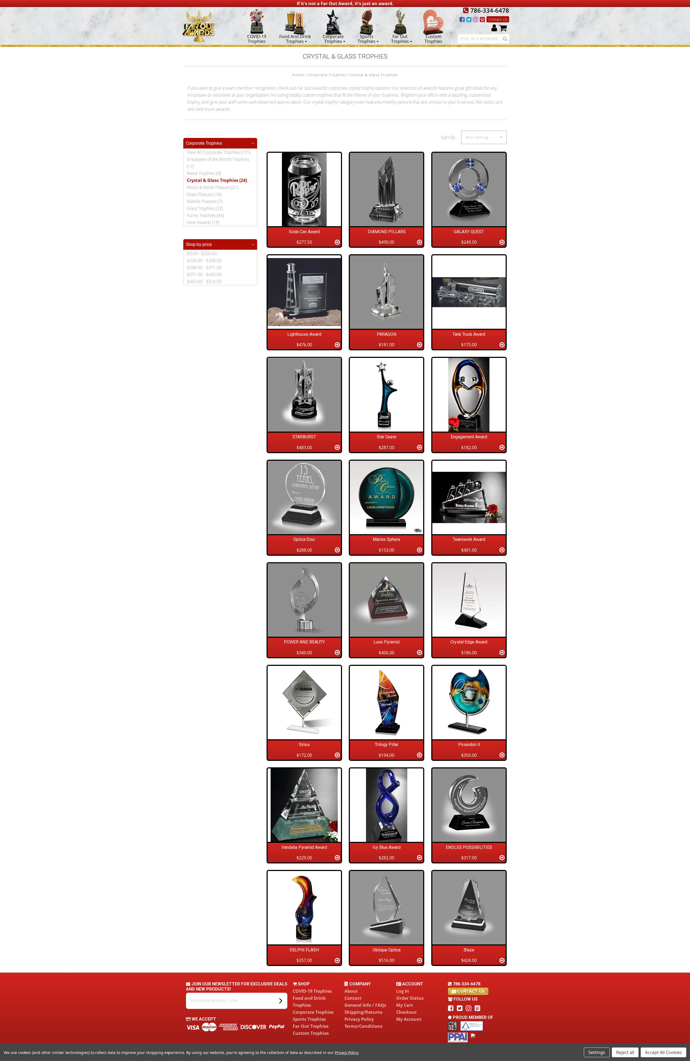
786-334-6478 (489, 10)
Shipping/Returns (363, 1012)
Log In (402, 991)
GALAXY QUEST (469, 231)
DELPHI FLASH (304, 949)
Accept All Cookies (663, 1052)
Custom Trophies (433, 38)
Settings (596, 1052)
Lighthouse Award (304, 334)
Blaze (469, 949)
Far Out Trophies (400, 38)
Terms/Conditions (363, 1026)
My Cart (404, 1005)
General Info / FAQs (365, 1005)
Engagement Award (469, 436)
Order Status (410, 998)
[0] (503, 27)
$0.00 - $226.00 (202, 253)
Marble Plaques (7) (204, 201)
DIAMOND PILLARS (387, 231)
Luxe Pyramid (386, 642)
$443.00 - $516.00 (204, 281)
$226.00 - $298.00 (204, 260)
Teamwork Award (469, 539)
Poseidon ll (469, 744)
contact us (470, 991)
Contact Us (497, 19)
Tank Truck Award (469, 334)
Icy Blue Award (386, 847)
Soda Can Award (304, 231)
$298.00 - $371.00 (204, 267)
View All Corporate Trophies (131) (218, 152)
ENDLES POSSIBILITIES (469, 847)
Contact (352, 998)
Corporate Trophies (333, 38)
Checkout (406, 1012)
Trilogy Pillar (386, 744)
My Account (409, 1019)
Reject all (625, 1052)
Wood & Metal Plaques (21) (212, 187)
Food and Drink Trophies (295, 38)
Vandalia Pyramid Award (304, 847)
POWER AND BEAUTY (304, 642)
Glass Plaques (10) (204, 194)
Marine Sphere (386, 539)
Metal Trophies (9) (204, 173)
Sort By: (448, 137)
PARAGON (386, 334)
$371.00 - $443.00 (204, 274)
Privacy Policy (359, 1019)
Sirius (304, 744)
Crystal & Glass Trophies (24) (217, 180)
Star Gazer (386, 436)
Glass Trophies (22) (205, 208)
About (351, 991)
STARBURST (304, 436)
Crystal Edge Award (468, 642)
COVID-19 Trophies (256, 38)
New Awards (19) (203, 222)
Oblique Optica (387, 949)
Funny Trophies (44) (205, 215)
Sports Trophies (366, 38)
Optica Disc (304, 539)
